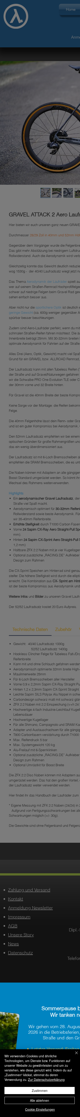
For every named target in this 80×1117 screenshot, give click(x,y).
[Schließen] (73, 1055)
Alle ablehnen (39, 1100)
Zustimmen (40, 1090)
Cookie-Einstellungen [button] (40, 1109)
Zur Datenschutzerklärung (46, 1079)
